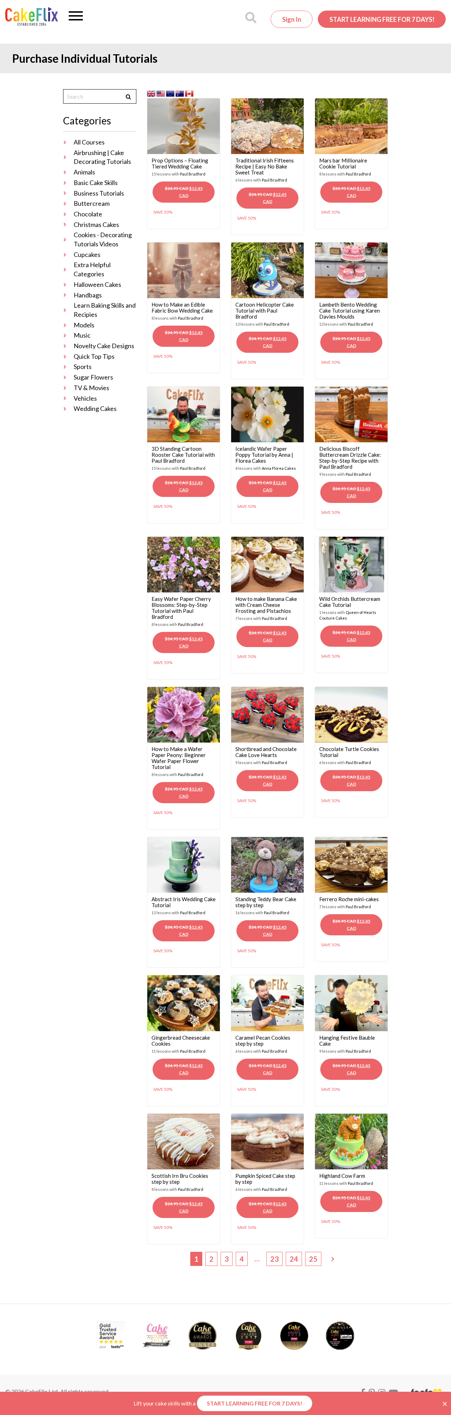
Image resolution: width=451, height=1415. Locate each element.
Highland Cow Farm (342, 1176)
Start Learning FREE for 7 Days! (381, 19)
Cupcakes (87, 254)
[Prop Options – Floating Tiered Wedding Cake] (183, 125)
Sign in (291, 19)
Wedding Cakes (95, 408)
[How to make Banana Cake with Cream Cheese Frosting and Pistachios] (267, 563)
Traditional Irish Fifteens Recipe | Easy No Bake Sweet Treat (264, 166)
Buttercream (92, 203)
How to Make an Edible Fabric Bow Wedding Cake (182, 307)
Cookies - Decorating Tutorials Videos (103, 239)
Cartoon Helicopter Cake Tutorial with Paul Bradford (264, 310)
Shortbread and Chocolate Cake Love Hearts (266, 752)
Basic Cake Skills (96, 182)
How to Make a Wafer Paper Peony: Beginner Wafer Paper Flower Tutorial (179, 758)
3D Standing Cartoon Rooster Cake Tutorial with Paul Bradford (183, 454)
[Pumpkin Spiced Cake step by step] (267, 1140)
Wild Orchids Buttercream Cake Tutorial (349, 602)
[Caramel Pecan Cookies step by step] (267, 1002)
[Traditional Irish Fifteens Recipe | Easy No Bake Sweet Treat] (267, 125)
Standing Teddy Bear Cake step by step (265, 902)
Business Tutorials (99, 193)
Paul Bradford (192, 174)
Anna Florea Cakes (279, 468)
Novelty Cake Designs (104, 346)
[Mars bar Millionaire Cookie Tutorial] (351, 125)
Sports (83, 366)
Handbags (88, 295)
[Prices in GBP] (151, 93)
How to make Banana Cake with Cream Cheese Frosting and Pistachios (266, 605)
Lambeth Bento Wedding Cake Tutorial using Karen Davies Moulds (349, 310)
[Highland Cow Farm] (351, 1140)
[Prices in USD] (161, 93)
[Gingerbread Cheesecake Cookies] (183, 1002)
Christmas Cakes (96, 224)
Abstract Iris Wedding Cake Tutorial (184, 902)
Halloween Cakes (97, 284)
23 (274, 1259)
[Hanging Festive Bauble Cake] (351, 1002)
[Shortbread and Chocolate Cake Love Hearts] (267, 713)
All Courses (89, 142)
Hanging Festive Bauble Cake (347, 1040)
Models (84, 325)
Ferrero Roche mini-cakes (349, 899)
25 (313, 1259)
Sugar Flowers (93, 377)
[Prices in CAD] (189, 93)
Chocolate (88, 214)
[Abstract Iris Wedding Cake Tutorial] (183, 864)
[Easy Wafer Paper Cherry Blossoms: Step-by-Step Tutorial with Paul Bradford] (183, 563)
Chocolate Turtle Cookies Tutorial (349, 752)
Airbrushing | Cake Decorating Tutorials (102, 157)
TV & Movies (91, 388)
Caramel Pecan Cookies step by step (262, 1040)
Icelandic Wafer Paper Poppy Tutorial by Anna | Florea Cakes (264, 454)
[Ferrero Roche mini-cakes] (351, 864)
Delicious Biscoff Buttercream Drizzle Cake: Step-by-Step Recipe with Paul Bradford (350, 457)
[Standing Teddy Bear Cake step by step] (267, 864)
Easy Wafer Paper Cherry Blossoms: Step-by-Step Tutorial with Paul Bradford (181, 608)
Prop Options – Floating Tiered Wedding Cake (180, 163)
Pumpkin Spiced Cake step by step (265, 1179)
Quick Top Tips (94, 356)
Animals (84, 172)
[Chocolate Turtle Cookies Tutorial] (351, 713)
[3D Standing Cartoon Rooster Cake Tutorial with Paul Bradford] (183, 413)
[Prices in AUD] (180, 93)
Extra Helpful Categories (92, 269)
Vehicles (85, 398)
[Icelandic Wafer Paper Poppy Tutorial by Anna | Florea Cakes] (267, 413)
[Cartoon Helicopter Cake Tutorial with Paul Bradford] (267, 269)
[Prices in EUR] (170, 93)
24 (294, 1259)
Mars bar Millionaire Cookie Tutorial (343, 163)
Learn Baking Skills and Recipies (105, 309)
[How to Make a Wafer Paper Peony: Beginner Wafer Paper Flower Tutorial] (183, 713)
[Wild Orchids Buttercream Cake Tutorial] (351, 563)
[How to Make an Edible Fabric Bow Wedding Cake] (183, 269)
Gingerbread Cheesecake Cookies (181, 1040)
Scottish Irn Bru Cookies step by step (180, 1179)
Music (82, 335)
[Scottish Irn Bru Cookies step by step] (183, 1140)
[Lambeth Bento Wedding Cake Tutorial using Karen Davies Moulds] (351, 269)
